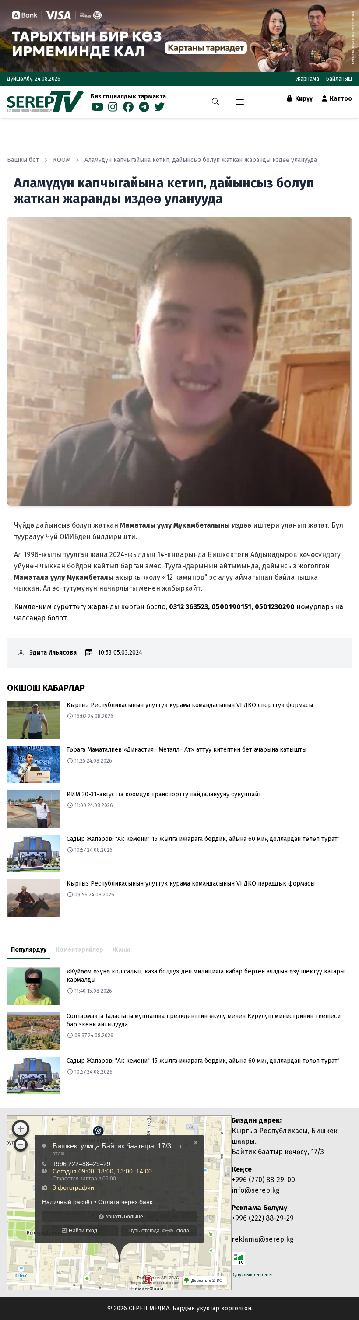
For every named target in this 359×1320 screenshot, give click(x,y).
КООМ (61, 160)
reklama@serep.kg (263, 1239)
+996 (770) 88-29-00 (263, 1180)
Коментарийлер (79, 949)
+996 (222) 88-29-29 (263, 1218)
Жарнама (307, 79)
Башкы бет (23, 160)
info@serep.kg (256, 1190)
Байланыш (339, 79)
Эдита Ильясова (53, 652)
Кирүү (303, 98)
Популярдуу (28, 949)
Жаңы (121, 949)
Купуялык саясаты (252, 1275)
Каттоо (340, 98)
